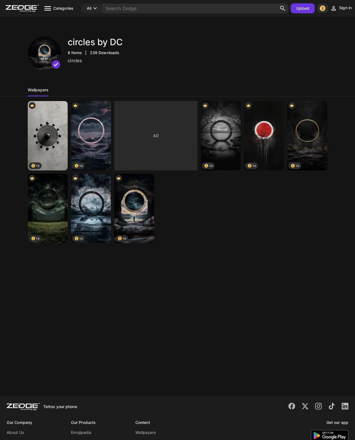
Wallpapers (145, 432)
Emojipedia (81, 432)
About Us (15, 432)
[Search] (282, 8)
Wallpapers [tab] (38, 89)
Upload (303, 8)
